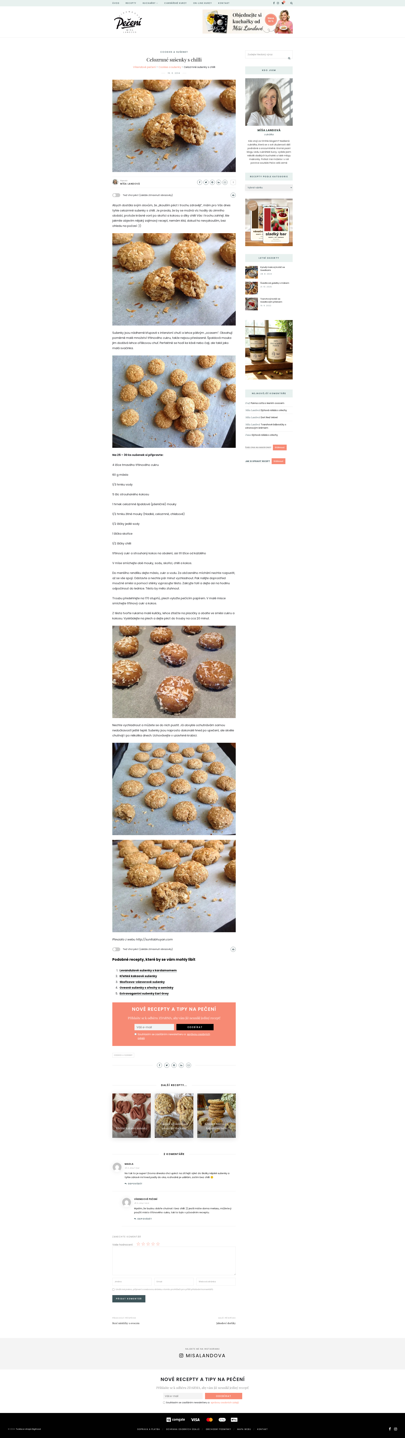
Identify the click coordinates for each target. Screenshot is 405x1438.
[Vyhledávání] (291, 3)
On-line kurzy (202, 3)
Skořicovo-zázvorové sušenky (142, 982)
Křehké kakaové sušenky (138, 976)
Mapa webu (244, 1429)
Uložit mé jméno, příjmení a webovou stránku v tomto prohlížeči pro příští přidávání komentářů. (164, 1289)
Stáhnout (280, 447)
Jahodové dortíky (226, 1323)
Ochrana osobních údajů (183, 1429)
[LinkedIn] (218, 182)
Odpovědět (135, 1183)
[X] (206, 182)
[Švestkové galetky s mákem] (251, 288)
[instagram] (278, 3)
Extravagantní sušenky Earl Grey (144, 993)
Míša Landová (130, 183)
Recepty (131, 3)
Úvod (115, 3)
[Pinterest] (212, 182)
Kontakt (224, 3)
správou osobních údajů (225, 1402)
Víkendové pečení (144, 67)
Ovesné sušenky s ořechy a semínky (146, 988)
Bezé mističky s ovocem (125, 1323)
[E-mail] (224, 182)
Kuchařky (149, 3)
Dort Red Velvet (269, 417)
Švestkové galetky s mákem (274, 282)
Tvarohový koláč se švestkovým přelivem (271, 300)
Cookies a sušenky (174, 52)
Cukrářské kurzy (175, 3)
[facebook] (274, 3)
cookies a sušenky (123, 1055)
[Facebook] (199, 182)
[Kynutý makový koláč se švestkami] (251, 272)
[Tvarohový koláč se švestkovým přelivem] (251, 304)
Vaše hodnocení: (122, 1244)
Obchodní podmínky (218, 1429)
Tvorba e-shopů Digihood (28, 1429)
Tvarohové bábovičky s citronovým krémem (265, 426)
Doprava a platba (148, 1429)
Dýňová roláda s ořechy (274, 410)
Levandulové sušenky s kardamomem (148, 970)
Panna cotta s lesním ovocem (267, 403)
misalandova (206, 1355)
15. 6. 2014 (174, 73)
